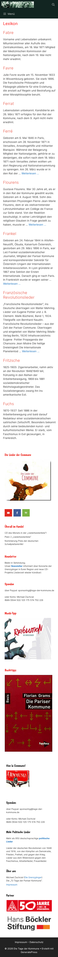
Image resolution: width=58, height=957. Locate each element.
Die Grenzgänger (33, 877)
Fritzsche (11, 360)
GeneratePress (29, 952)
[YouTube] (8, 513)
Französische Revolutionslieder (18, 295)
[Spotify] (26, 513)
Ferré (8, 131)
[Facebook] (17, 513)
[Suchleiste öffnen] (53, 4)
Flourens (11, 182)
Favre (8, 68)
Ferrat (8, 103)
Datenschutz (36, 942)
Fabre (8, 32)
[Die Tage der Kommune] (18, 4)
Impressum (11, 884)
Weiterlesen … (30, 173)
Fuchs (8, 403)
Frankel (9, 233)
